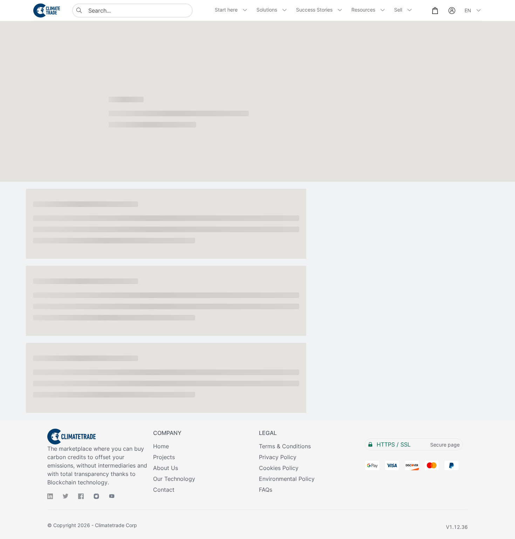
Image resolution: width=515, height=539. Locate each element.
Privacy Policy (277, 457)
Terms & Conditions (285, 446)
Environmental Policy (287, 478)
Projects (164, 457)
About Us (165, 467)
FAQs (265, 489)
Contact (163, 489)
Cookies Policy (278, 467)
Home (161, 446)
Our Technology (174, 478)
